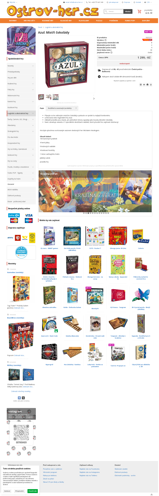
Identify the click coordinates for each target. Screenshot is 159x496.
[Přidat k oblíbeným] (150, 85)
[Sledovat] (144, 85)
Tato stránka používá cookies (16, 468)
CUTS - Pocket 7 (95, 248)
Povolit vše (33, 491)
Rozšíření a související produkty (60, 108)
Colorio (141, 248)
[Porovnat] (140, 85)
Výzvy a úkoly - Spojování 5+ (118, 278)
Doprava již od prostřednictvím (122, 70)
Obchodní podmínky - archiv (125, 475)
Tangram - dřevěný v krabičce (118, 337)
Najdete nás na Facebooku (90, 469)
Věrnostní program (50, 472)
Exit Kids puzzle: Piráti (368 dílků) (72, 249)
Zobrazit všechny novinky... (21, 391)
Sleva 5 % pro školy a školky (53, 482)
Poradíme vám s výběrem (52, 469)
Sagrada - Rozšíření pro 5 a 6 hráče (141, 337)
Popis (42, 108)
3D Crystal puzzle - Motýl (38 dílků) (141, 308)
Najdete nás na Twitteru (88, 475)
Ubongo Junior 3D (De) (118, 248)
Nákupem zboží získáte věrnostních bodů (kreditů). (122, 76)
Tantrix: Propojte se (118, 366)
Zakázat (7, 491)
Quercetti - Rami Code (49, 336)
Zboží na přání (48, 479)
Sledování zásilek (121, 469)
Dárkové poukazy (121, 472)
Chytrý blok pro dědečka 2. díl (141, 366)
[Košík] (144, 11)
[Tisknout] (147, 85)
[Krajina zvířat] (95, 193)
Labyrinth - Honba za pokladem (95, 366)
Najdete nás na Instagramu (90, 472)
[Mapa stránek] (152, 494)
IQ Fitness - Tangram (118, 307)
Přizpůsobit (19, 491)
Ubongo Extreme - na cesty (95, 278)
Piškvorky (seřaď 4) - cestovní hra (141, 278)
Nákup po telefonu (50, 475)
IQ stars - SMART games (49, 248)
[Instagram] (21, 432)
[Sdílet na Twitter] (23, 397)
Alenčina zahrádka (49, 307)
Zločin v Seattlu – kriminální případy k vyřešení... (49, 279)
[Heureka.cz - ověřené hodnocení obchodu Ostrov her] (21, 258)
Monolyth (95, 309)
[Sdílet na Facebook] (19, 397)
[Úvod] (53, 11)
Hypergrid (49, 365)
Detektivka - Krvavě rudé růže (95, 337)
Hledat (128, 11)
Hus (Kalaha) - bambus (72, 365)
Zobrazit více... (19, 308)
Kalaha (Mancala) (72, 336)
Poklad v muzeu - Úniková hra (72, 278)
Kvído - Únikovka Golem (72, 307)
